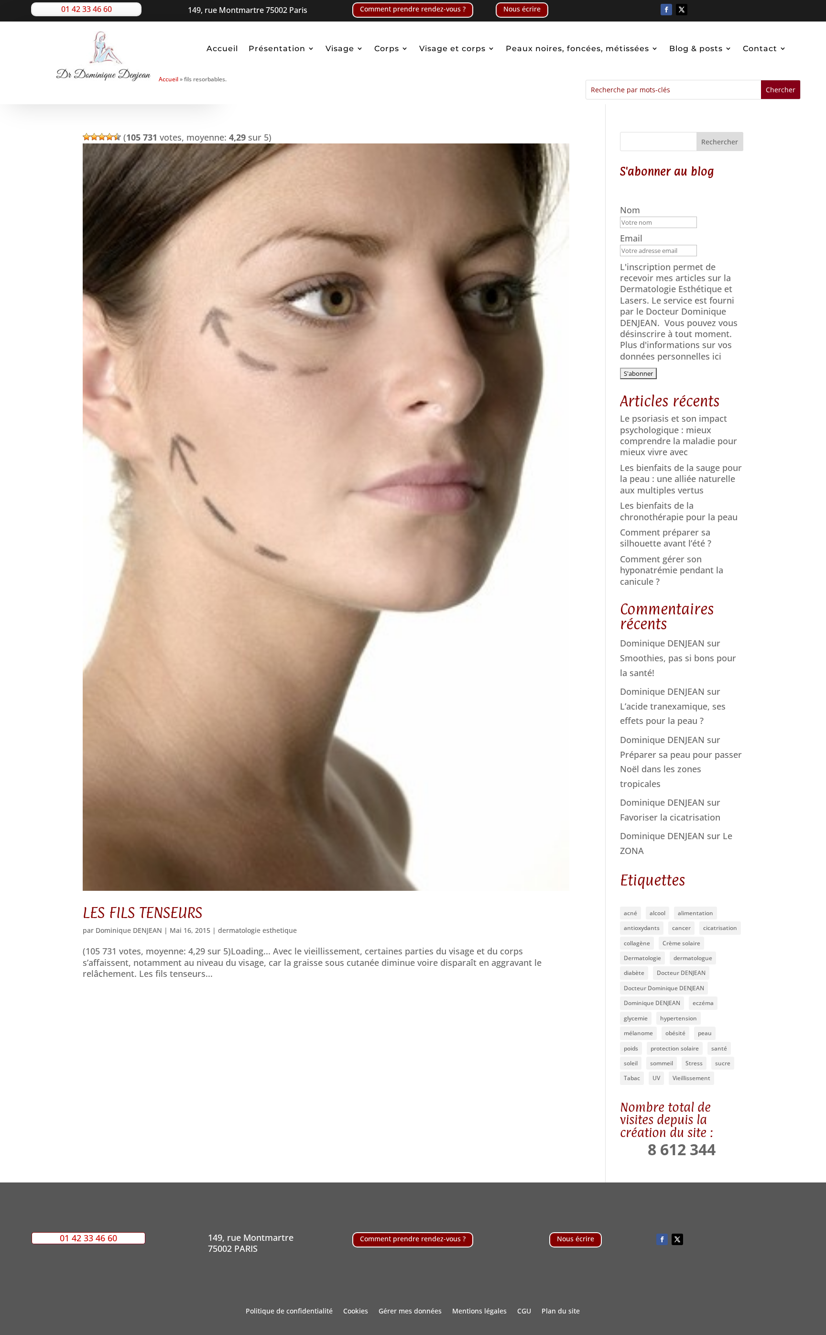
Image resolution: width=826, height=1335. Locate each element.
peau (705, 1033)
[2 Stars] (94, 137)
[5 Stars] (117, 137)
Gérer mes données (410, 1311)
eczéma (703, 1003)
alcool (657, 913)
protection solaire (675, 1048)
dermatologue (693, 958)
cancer (681, 928)
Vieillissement (691, 1078)
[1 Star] (86, 137)
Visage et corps (452, 48)
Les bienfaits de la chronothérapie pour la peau (679, 511)
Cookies (355, 1311)
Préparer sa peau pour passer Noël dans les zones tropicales (681, 769)
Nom (631, 210)
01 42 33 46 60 (86, 9)
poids (631, 1048)
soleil (631, 1063)
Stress (694, 1063)
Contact (760, 48)
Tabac (632, 1078)
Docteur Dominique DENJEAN (664, 988)
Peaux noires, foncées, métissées (577, 48)
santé (719, 1048)
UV (656, 1078)
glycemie (636, 1018)
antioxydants (642, 928)
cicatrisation (720, 928)
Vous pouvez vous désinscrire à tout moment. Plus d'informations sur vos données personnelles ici (679, 339)
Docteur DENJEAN (681, 973)
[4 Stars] (109, 137)
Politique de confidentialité (289, 1311)
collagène (637, 943)
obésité (675, 1033)
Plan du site (561, 1311)
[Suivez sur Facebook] (666, 9)
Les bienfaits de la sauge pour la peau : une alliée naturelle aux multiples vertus (681, 479)
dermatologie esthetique (257, 930)
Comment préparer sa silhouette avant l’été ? (665, 537)
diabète (634, 973)
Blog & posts (696, 48)
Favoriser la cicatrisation (670, 817)
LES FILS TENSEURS (142, 912)
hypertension (678, 1018)
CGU (524, 1311)
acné (630, 913)
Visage (340, 48)
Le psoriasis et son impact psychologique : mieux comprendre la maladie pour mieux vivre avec (678, 435)
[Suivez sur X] (681, 9)
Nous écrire (522, 8)
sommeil (661, 1063)
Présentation (277, 48)
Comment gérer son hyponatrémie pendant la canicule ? (671, 570)
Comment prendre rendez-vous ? (413, 8)
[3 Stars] (102, 137)
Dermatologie (642, 958)
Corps (386, 48)
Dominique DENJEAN (129, 930)
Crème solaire (681, 943)
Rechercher (719, 141)
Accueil (222, 48)
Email (632, 238)
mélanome (638, 1033)
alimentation (695, 913)
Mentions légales (479, 1311)
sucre (722, 1063)
